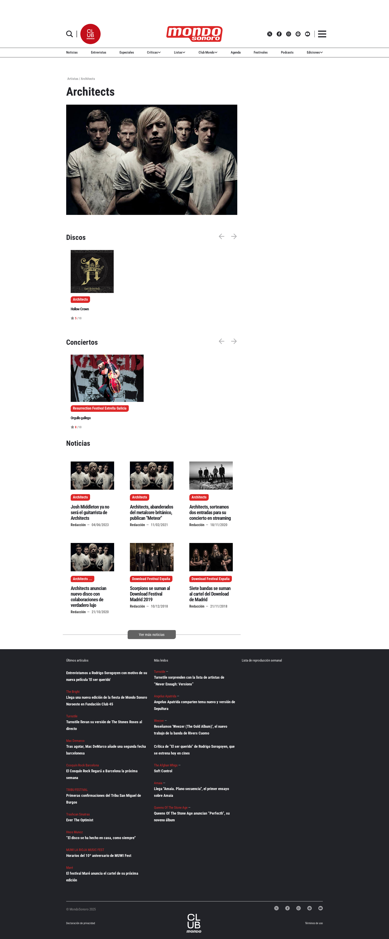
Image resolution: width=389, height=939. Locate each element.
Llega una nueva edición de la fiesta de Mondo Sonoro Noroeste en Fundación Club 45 (106, 700)
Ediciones (313, 52)
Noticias (72, 52)
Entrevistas (98, 52)
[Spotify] (309, 908)
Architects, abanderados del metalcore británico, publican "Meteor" (151, 512)
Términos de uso (314, 923)
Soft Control (163, 771)
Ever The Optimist (79, 820)
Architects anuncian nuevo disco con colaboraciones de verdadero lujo (88, 596)
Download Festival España (151, 579)
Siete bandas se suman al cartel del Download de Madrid (210, 593)
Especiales (127, 52)
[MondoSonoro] (194, 34)
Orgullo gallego (80, 418)
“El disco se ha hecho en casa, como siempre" (101, 837)
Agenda (236, 52)
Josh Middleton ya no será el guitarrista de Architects (90, 512)
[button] (90, 34)
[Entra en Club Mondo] (189, 923)
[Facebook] (287, 908)
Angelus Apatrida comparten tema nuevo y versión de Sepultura (194, 705)
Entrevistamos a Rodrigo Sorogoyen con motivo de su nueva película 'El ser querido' (106, 676)
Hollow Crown (80, 309)
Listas (178, 52)
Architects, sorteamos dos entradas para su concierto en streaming (210, 512)
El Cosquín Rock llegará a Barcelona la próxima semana (102, 774)
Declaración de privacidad (80, 923)
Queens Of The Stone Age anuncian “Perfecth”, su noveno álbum (192, 816)
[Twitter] (276, 908)
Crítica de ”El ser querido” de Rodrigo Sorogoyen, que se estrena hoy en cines (194, 749)
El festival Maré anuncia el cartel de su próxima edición (102, 876)
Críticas (152, 52)
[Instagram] (298, 908)
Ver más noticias (152, 634)
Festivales (261, 52)
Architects (80, 497)
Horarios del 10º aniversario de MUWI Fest (98, 855)
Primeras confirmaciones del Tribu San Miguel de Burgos (103, 798)
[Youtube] (320, 908)
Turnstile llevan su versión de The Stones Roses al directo (104, 725)
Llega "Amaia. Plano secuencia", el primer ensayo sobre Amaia (191, 792)
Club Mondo (207, 52)
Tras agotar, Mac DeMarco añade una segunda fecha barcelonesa (106, 749)
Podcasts (287, 52)
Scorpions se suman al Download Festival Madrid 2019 (150, 593)
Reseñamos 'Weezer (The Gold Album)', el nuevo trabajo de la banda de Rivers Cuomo (190, 729)
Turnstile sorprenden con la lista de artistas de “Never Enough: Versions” (189, 680)
